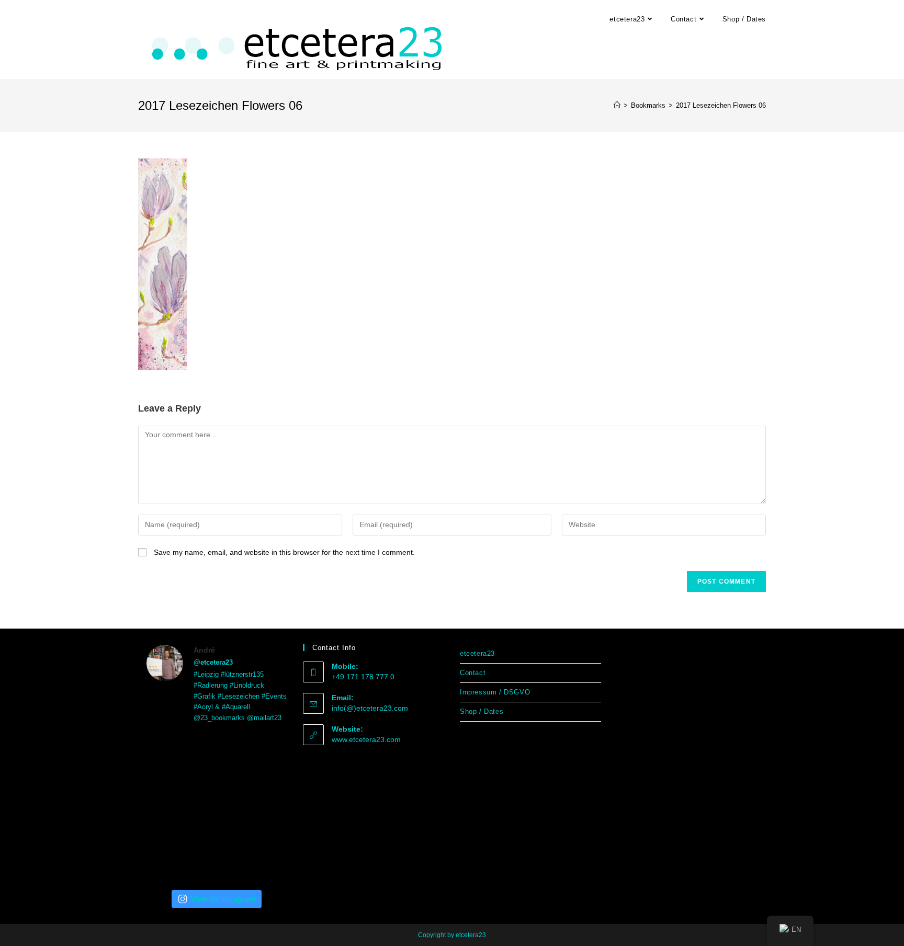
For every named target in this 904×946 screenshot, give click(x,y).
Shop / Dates (481, 711)
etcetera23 (477, 653)
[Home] (617, 105)
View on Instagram (222, 898)
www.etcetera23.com (366, 739)
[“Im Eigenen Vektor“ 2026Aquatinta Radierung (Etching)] (217, 855)
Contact (472, 673)
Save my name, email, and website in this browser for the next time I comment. (284, 552)
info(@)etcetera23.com (370, 708)
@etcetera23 (213, 662)
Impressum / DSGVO (495, 692)
